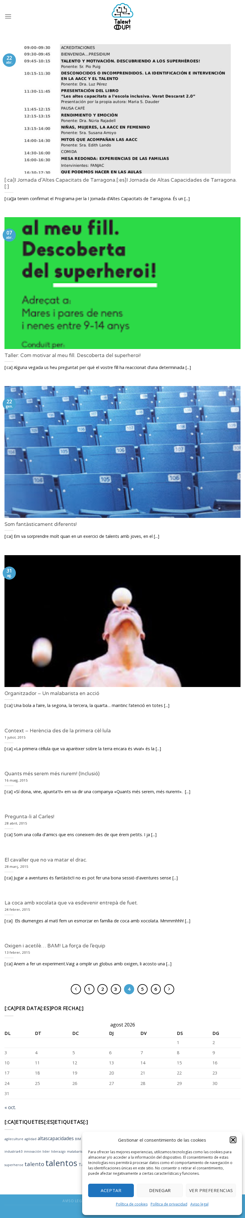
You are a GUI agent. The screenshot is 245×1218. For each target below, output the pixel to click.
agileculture (13, 1139)
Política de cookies (132, 1204)
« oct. (10, 1107)
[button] (233, 1140)
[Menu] (8, 16)
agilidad (30, 1139)
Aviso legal (199, 1204)
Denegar (160, 1190)
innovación (32, 1151)
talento (34, 1164)
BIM (78, 1139)
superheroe (13, 1165)
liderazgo (58, 1151)
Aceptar (111, 1190)
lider (46, 1151)
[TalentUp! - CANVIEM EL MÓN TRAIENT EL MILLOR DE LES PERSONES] (122, 16)
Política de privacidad (169, 1204)
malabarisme (77, 1151)
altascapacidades (56, 1138)
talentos (61, 1162)
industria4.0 (13, 1151)
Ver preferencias (211, 1190)
